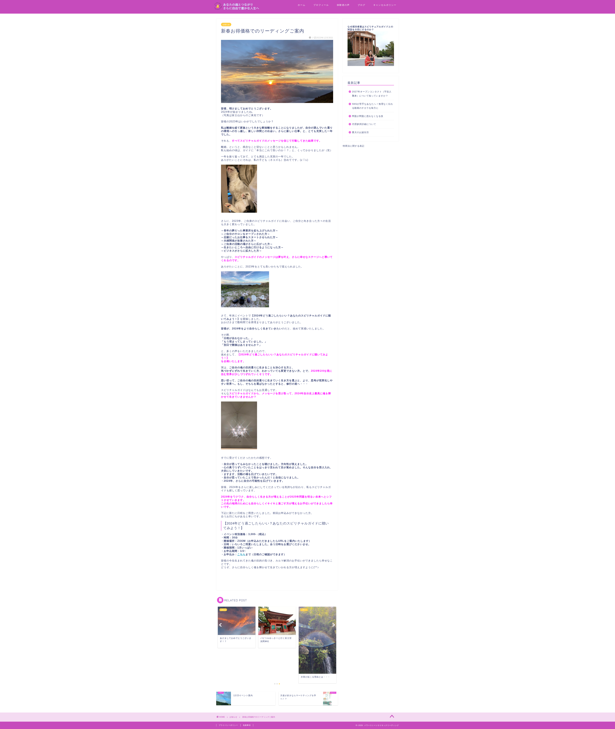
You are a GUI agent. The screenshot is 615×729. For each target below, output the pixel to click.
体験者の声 (343, 5)
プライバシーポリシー (228, 725)
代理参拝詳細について (364, 124)
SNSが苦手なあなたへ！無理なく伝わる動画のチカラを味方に (372, 106)
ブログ (361, 5)
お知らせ (226, 24)
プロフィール (321, 5)
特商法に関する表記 (353, 146)
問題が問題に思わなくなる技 (367, 116)
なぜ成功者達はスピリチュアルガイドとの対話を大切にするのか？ (370, 28)
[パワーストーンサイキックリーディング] (247, 9)
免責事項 (247, 725)
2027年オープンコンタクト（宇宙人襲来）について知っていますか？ (371, 93)
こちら (241, 554)
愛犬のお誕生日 (360, 132)
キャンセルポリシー (384, 5)
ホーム (301, 5)
